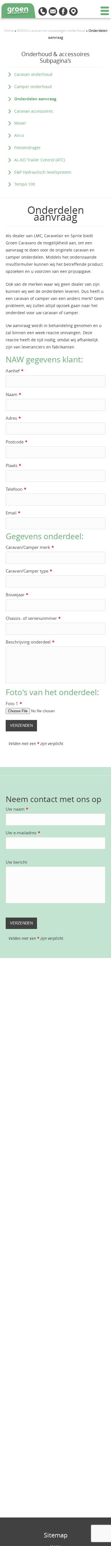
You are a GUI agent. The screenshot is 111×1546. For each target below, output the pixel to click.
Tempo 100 (24, 184)
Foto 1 (14, 704)
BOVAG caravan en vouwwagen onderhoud (51, 30)
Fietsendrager (27, 147)
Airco (19, 135)
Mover (20, 123)
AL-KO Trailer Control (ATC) (39, 160)
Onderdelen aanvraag (35, 99)
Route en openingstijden (73, 11)
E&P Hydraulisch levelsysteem (42, 172)
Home (9, 30)
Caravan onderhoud (33, 74)
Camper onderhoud (33, 86)
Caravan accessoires (33, 111)
